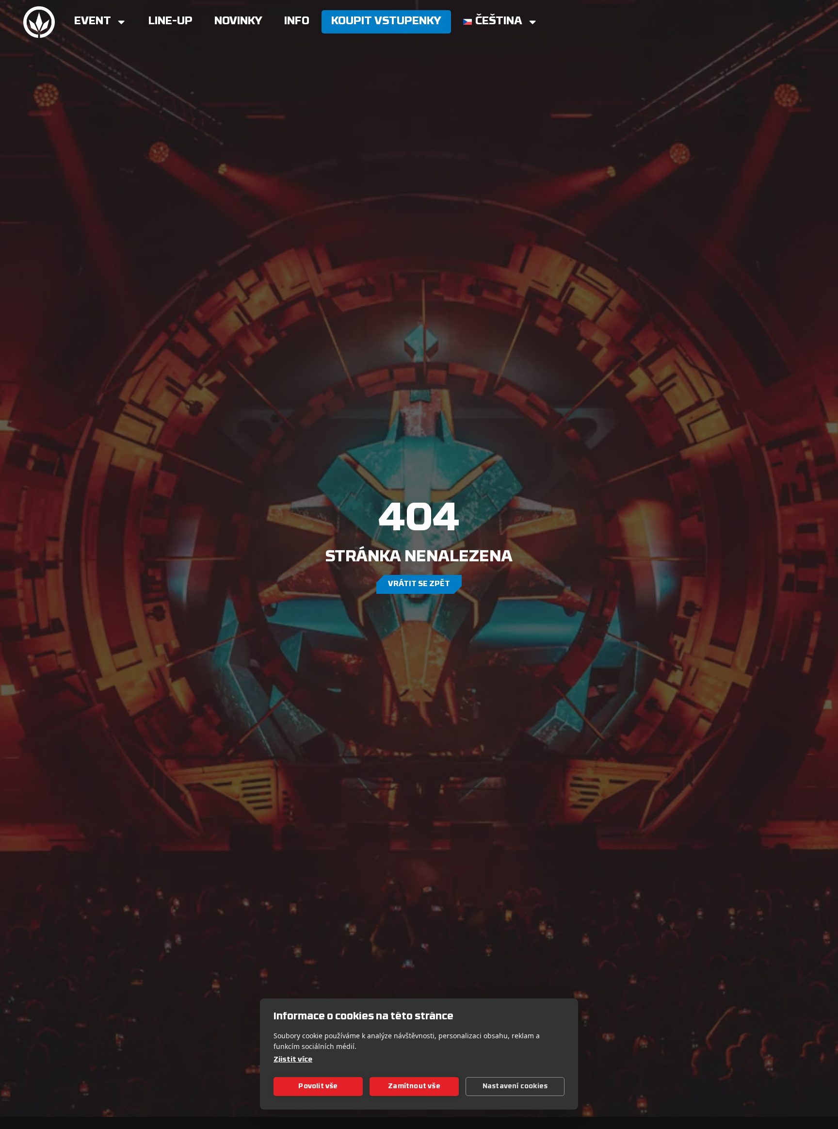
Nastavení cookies (515, 1086)
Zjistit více (293, 1060)
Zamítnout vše (414, 1086)
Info (296, 21)
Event (92, 21)
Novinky (238, 21)
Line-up (170, 21)
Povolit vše (318, 1086)
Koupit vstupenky (386, 21)
